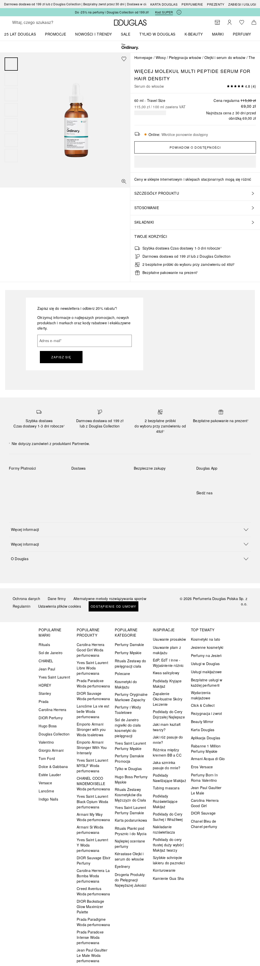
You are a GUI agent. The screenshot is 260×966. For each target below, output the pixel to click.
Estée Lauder (50, 774)
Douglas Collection (54, 734)
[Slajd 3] (11, 94)
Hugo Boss (48, 725)
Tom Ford (47, 758)
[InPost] (97, 480)
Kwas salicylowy (166, 672)
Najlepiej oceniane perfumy (130, 843)
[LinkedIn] (235, 503)
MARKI (218, 34)
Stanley (45, 693)
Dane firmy (57, 598)
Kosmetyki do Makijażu (126, 684)
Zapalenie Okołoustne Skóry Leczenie (167, 699)
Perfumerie (192, 4)
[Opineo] (144, 481)
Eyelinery (122, 866)
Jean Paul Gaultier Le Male (206, 790)
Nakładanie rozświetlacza (164, 829)
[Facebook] (200, 503)
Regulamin (21, 606)
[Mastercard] (35, 480)
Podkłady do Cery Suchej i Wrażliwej (168, 816)
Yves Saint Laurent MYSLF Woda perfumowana (92, 765)
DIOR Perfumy (50, 717)
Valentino (46, 742)
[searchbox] (48, 22)
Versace (45, 782)
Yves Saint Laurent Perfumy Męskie (130, 746)
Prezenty (215, 4)
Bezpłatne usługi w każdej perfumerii (206, 682)
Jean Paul (47, 668)
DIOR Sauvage (203, 813)
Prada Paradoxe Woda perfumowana (93, 683)
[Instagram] (209, 503)
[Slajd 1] (11, 64)
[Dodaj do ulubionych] (124, 59)
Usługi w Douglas (205, 663)
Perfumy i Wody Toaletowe (128, 709)
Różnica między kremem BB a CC (167, 752)
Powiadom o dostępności (195, 147)
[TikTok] (227, 503)
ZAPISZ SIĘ (61, 357)
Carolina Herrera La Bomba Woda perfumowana (93, 876)
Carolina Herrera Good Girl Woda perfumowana (90, 650)
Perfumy (242, 34)
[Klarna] (17, 480)
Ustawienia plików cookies (59, 606)
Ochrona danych (26, 598)
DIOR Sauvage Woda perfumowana (93, 696)
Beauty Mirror (202, 721)
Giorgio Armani (51, 750)
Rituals (44, 644)
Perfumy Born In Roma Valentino (204, 777)
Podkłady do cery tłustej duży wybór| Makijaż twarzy (168, 845)
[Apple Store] (235, 479)
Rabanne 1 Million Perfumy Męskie (206, 748)
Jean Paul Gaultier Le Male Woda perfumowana (92, 955)
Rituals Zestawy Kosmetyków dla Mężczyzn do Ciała (130, 795)
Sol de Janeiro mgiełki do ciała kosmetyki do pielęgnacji (128, 727)
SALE (125, 34)
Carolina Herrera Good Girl (205, 803)
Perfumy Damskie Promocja (129, 758)
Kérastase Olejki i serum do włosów (129, 856)
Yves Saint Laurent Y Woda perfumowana (92, 845)
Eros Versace (202, 766)
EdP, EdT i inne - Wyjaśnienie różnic (168, 662)
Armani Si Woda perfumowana (90, 829)
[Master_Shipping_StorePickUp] (79, 491)
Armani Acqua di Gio (208, 758)
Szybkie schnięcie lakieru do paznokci (169, 860)
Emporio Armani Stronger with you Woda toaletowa (91, 729)
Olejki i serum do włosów (225, 57)
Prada (43, 701)
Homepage (143, 57)
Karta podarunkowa (131, 820)
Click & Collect (203, 705)
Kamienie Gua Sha (168, 878)
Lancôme (46, 790)
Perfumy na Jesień (206, 655)
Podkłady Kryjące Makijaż (167, 683)
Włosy (161, 57)
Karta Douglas (164, 4)
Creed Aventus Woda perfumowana (93, 891)
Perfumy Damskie (129, 644)
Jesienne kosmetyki (207, 647)
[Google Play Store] (209, 479)
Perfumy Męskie (128, 652)
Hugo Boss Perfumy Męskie (131, 779)
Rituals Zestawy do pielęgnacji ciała (130, 663)
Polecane (122, 673)
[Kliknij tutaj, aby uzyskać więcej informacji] (179, 12)
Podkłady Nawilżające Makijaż (169, 778)
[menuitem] (23, 34)
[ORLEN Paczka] (115, 480)
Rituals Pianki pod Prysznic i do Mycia (131, 831)
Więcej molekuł (156, 71)
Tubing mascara (166, 787)
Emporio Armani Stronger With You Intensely (92, 747)
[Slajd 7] (11, 155)
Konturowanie (164, 870)
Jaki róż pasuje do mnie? (168, 739)
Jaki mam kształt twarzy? (167, 727)
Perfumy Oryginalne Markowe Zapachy (131, 697)
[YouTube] (218, 503)
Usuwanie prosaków (169, 639)
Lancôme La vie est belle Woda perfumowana (93, 711)
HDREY (45, 685)
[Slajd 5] (11, 125)
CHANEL (46, 660)
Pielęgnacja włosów (185, 57)
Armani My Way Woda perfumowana (93, 817)
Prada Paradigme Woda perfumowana (93, 922)
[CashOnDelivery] (35, 491)
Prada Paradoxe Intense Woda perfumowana (90, 937)
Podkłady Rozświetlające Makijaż (165, 801)
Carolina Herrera (52, 709)
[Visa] (53, 480)
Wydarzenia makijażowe (200, 695)
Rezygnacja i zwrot (206, 713)
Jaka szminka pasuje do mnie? (166, 765)
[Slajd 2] (11, 79)
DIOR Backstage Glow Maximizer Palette (90, 906)
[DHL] (79, 480)
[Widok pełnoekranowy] (124, 181)
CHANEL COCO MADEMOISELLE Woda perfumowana (93, 783)
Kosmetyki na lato (205, 639)
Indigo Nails (48, 799)
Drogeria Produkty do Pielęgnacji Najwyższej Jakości (131, 880)
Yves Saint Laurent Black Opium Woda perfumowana (92, 801)
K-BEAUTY (194, 34)
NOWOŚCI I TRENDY (93, 34)
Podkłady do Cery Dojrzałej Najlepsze (169, 714)
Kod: (164, 12)
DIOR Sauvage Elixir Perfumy (93, 860)
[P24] (17, 491)
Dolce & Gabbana (53, 766)
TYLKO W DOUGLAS (157, 34)
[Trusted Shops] (150, 473)
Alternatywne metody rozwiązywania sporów (109, 598)
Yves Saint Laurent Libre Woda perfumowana (92, 668)
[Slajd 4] (11, 109)
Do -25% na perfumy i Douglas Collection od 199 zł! (112, 12)
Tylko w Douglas (128, 768)
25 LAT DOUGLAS (20, 34)
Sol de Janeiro (50, 652)
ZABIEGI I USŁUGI (242, 4)
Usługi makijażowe (206, 671)
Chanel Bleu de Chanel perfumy (204, 824)
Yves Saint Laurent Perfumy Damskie (130, 810)
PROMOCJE (55, 34)
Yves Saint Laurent (54, 677)
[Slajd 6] (11, 140)
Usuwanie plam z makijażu (167, 650)
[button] (130, 529)
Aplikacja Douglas (205, 737)
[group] (11, 110)
